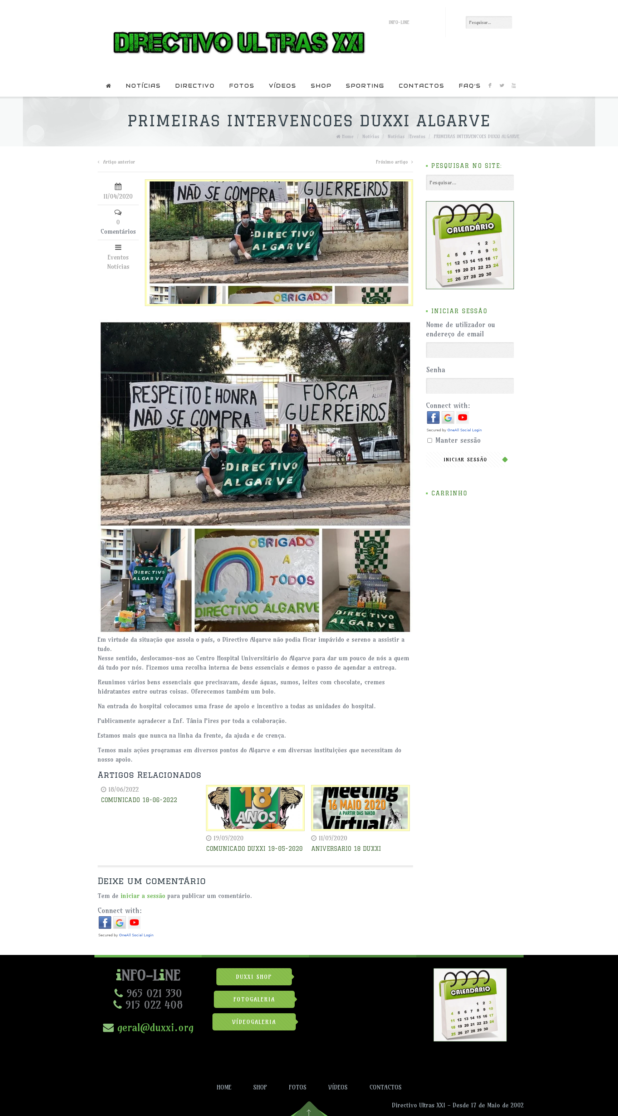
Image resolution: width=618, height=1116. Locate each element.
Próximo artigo (392, 162)
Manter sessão (458, 440)
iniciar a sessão (143, 896)
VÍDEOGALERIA (254, 1021)
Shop (321, 85)
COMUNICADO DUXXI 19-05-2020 (254, 848)
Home (348, 136)
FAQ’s (470, 85)
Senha (435, 369)
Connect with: (120, 910)
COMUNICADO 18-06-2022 (139, 800)
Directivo (195, 85)
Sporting (365, 85)
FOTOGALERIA (254, 999)
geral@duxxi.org (153, 1027)
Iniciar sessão (465, 459)
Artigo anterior (119, 162)
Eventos (417, 136)
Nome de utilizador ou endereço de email (460, 329)
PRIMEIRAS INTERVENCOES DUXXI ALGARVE (476, 136)
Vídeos (282, 85)
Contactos (422, 85)
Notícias (143, 85)
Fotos (242, 85)
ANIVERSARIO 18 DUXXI (346, 848)
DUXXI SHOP (254, 976)
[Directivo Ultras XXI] (237, 37)
